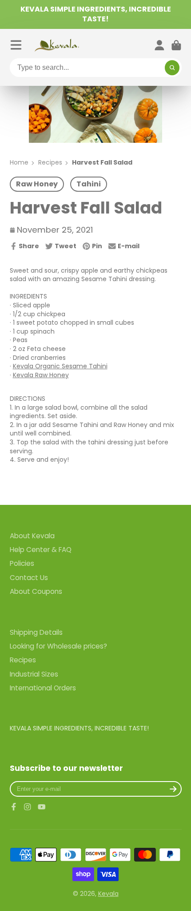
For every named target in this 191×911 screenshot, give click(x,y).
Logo (57, 45)
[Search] (172, 67)
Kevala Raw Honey (41, 375)
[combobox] (96, 67)
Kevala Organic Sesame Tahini (60, 366)
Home (19, 162)
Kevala (108, 893)
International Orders (43, 688)
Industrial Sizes (34, 674)
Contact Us (29, 577)
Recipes (50, 162)
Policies (22, 563)
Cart (176, 45)
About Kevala (32, 535)
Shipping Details (36, 632)
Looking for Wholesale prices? (58, 646)
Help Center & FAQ (41, 549)
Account (159, 45)
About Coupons (36, 591)
